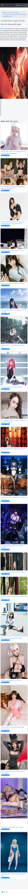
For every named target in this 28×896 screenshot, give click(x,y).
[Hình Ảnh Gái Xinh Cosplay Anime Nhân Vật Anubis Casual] (14, 752)
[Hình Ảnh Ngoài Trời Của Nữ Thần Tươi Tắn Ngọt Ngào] (14, 586)
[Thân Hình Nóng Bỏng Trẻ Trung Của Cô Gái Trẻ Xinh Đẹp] (14, 298)
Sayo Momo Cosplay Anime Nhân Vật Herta (12, 827)
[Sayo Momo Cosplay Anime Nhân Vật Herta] (14, 802)
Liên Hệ (5, 892)
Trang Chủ (20, 5)
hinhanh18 (2, 28)
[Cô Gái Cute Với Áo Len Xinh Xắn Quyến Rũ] (14, 268)
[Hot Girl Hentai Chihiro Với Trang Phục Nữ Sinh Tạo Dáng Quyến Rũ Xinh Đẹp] (14, 136)
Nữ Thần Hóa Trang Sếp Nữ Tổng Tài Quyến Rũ (13, 572)
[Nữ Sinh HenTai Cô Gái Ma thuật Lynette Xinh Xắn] (14, 330)
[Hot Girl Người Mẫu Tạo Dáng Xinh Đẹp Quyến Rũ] (14, 437)
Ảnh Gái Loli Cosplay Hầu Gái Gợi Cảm (11, 680)
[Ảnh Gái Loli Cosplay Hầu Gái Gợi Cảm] (14, 661)
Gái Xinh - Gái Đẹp (5, 225)
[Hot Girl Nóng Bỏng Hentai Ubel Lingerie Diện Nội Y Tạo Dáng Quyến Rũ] (14, 171)
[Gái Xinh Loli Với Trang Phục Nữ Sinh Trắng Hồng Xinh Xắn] (14, 705)
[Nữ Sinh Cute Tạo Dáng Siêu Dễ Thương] (14, 620)
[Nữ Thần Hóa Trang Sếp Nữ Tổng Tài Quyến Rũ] (14, 561)
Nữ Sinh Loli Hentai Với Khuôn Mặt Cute (11, 387)
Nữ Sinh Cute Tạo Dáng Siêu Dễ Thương (11, 638)
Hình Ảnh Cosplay (13, 12)
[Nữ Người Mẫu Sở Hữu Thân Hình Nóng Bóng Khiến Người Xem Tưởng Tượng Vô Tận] (14, 206)
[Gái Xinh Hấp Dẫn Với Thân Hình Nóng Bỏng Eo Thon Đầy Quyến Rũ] (14, 405)
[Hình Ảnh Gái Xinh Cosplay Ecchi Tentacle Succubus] (14, 524)
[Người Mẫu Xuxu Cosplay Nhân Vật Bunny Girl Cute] (14, 852)
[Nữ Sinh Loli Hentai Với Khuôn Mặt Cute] (14, 368)
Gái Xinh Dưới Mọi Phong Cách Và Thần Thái (13, 250)
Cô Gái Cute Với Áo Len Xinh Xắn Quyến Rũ (12, 283)
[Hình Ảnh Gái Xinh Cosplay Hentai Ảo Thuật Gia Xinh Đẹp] (14, 475)
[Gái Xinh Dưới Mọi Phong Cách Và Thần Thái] (14, 239)
